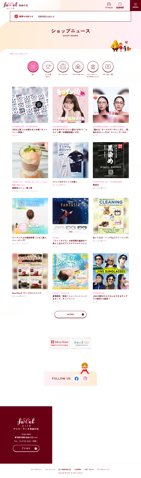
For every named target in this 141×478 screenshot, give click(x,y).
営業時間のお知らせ (46, 16)
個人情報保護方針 (64, 469)
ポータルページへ (103, 469)
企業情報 (78, 469)
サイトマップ (50, 469)
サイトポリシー (36, 469)
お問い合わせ (89, 469)
